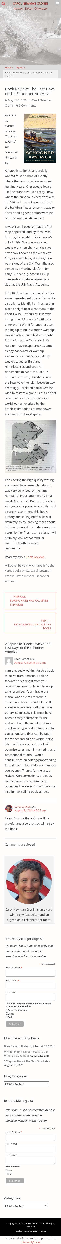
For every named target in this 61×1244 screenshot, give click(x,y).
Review (23, 565)
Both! (10, 1017)
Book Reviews (35, 557)
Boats (11, 1013)
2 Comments (27, 105)
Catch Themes (39, 1230)
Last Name (11, 992)
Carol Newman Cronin (30, 3)
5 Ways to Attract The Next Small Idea (27, 1061)
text (10, 1174)
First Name (12, 980)
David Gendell (25, 576)
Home (9, 67)
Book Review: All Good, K (19, 1046)
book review (21, 571)
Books (20, 67)
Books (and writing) (18, 1010)
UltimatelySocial (30, 1242)
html (10, 1170)
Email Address (14, 967)
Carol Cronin (22, 806)
